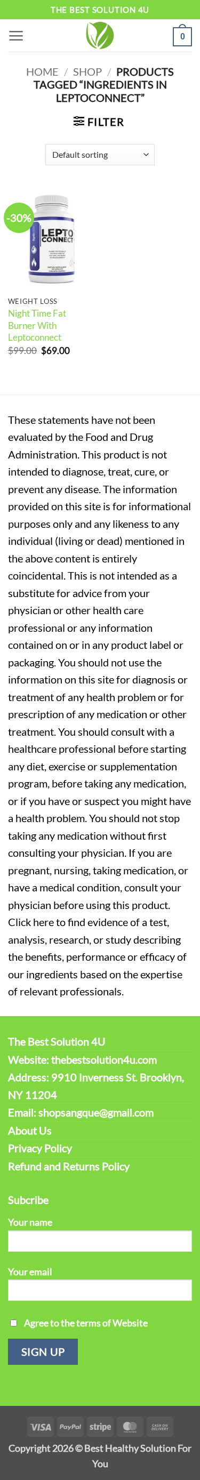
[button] (16, 35)
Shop (87, 71)
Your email (30, 1271)
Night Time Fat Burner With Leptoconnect (37, 325)
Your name (30, 1222)
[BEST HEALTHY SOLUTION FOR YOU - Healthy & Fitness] (100, 35)
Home (42, 71)
